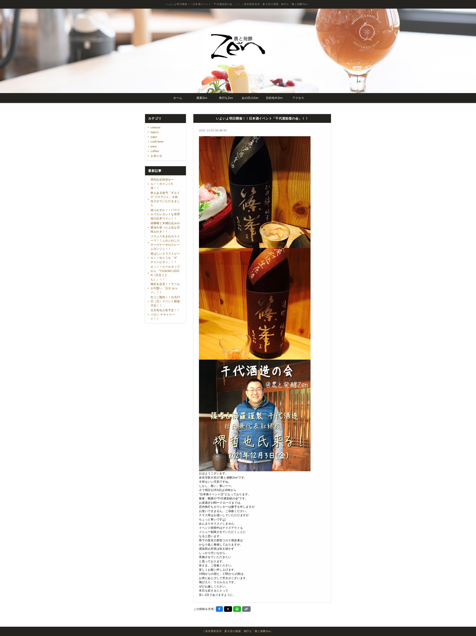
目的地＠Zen (274, 97)
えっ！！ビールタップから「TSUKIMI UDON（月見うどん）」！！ (165, 273)
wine (154, 146)
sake (154, 136)
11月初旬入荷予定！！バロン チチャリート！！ (165, 314)
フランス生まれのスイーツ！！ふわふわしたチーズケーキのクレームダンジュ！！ (165, 243)
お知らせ (156, 155)
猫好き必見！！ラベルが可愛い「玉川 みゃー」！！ (165, 288)
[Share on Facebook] (219, 609)
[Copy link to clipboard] (246, 609)
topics (155, 132)
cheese (155, 127)
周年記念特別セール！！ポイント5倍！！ (162, 183)
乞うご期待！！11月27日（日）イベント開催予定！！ (165, 301)
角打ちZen (226, 97)
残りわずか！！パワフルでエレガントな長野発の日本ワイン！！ (165, 214)
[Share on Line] (237, 609)
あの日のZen (250, 97)
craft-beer (157, 141)
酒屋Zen (201, 97)
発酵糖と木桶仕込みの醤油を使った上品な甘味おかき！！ (165, 227)
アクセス (298, 97)
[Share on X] (228, 609)
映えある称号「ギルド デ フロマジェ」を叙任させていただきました (165, 199)
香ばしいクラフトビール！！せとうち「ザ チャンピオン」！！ (165, 258)
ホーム (177, 97)
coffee (155, 151)
